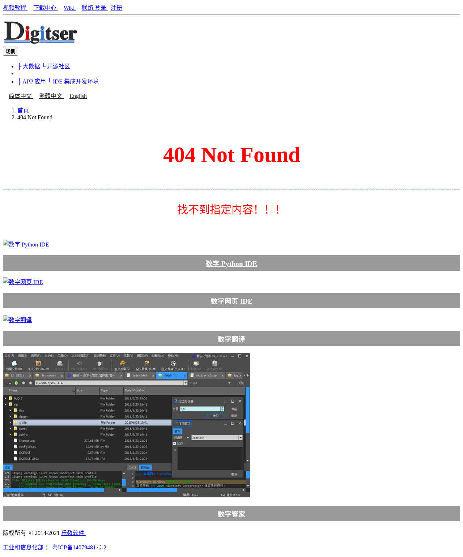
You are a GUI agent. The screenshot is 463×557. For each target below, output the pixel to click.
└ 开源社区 (56, 66)
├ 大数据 (29, 66)
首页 (23, 110)
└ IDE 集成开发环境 (73, 81)
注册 (116, 8)
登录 (101, 8)
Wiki (70, 8)
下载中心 (45, 8)
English (78, 96)
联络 (88, 8)
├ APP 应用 (32, 81)
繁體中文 (51, 96)
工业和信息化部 (24, 547)
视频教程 (15, 8)
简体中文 (21, 96)
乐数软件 (73, 533)
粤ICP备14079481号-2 (79, 547)
